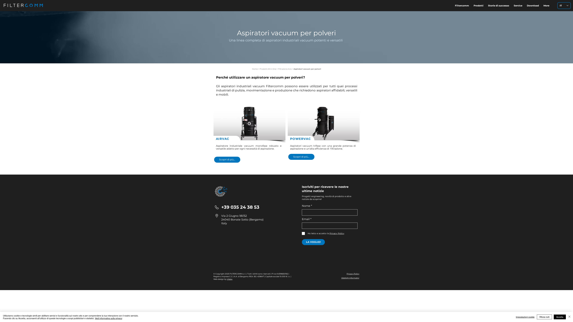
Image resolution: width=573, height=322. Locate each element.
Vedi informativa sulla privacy (108, 318)
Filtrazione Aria (285, 69)
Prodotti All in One (268, 69)
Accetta (559, 316)
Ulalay (229, 279)
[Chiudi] (569, 317)
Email (306, 219)
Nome (306, 206)
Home (255, 69)
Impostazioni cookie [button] (525, 316)
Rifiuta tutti (544, 316)
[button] (533, 5)
